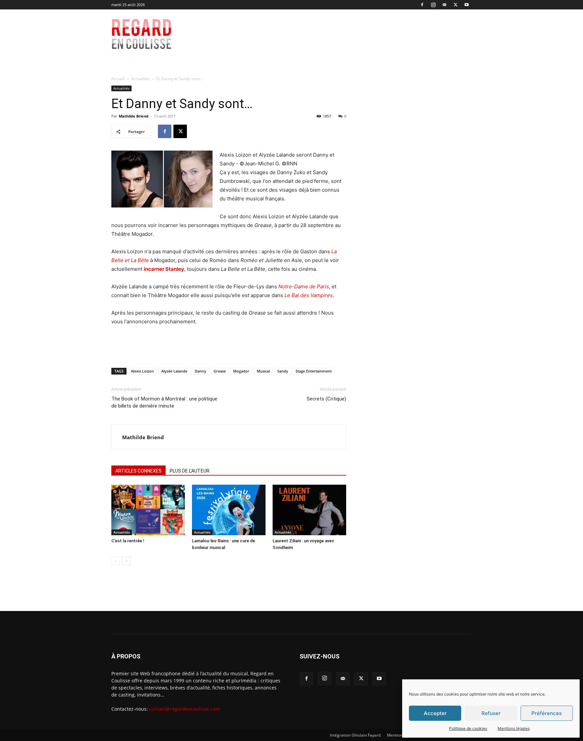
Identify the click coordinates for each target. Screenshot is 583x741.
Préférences (546, 713)
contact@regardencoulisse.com (184, 709)
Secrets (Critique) (326, 399)
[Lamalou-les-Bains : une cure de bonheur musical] (229, 510)
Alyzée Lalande (174, 371)
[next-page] (126, 561)
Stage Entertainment (314, 371)
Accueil (118, 79)
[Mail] (444, 4)
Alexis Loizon (142, 371)
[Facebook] (422, 4)
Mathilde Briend (133, 116)
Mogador (241, 371)
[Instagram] (433, 4)
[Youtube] (467, 4)
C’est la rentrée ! (127, 540)
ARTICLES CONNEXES (138, 471)
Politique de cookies (468, 728)
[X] (455, 4)
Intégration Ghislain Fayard (355, 735)
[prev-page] (115, 561)
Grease (220, 371)
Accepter (435, 713)
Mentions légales (514, 728)
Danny (200, 371)
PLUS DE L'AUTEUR (190, 471)
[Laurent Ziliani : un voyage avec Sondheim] (309, 510)
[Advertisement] (339, 34)
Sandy (282, 371)
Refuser (491, 713)
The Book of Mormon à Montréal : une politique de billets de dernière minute (164, 402)
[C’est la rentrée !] (148, 510)
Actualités (140, 79)
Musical (263, 371)
